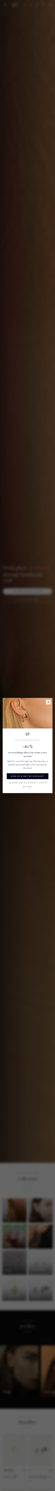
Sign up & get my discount (27, 776)
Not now (27, 787)
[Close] (48, 702)
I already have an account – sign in (27, 783)
